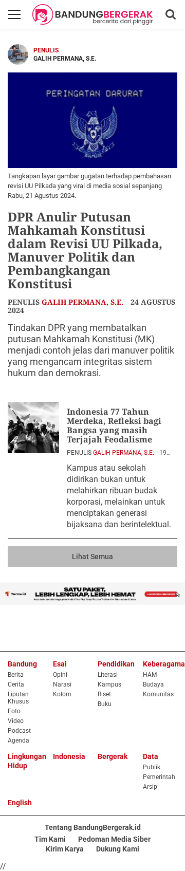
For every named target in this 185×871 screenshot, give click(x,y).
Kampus (109, 684)
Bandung (22, 664)
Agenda (18, 740)
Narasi (62, 684)
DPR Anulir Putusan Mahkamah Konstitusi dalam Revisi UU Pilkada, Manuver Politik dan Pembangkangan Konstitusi (85, 250)
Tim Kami (50, 839)
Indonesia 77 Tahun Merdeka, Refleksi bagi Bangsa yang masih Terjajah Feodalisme (114, 425)
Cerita (16, 684)
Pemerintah (159, 777)
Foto (14, 711)
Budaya (153, 684)
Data (150, 756)
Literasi (108, 674)
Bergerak (112, 756)
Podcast (19, 730)
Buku (105, 704)
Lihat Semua (92, 556)
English (20, 803)
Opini (60, 674)
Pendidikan (116, 664)
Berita (16, 674)
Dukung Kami (117, 849)
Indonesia (69, 756)
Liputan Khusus (18, 698)
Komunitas (158, 694)
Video (16, 721)
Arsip (150, 786)
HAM (150, 674)
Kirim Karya (65, 849)
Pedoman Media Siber (114, 839)
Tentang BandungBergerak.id (93, 827)
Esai (60, 664)
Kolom (62, 694)
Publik (151, 767)
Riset (104, 694)
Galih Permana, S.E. (82, 302)
